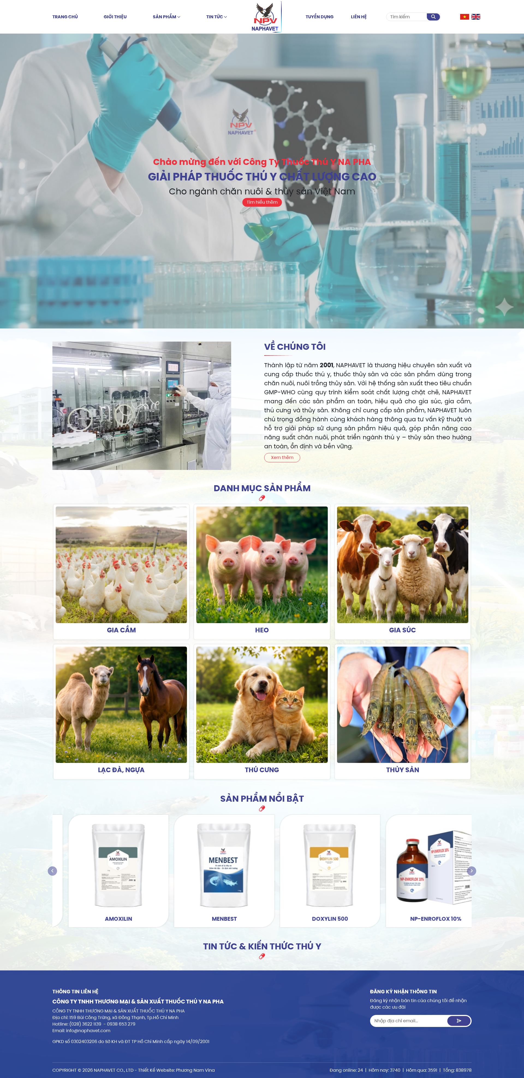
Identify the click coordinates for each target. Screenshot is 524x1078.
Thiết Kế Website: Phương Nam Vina (176, 1070)
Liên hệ (359, 17)
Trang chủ (65, 17)
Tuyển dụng (320, 17)
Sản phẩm (165, 17)
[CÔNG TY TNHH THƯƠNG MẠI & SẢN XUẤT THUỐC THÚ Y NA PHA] (266, 16)
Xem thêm (282, 457)
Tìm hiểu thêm (262, 202)
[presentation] (52, 871)
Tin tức (215, 17)
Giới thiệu (115, 17)
